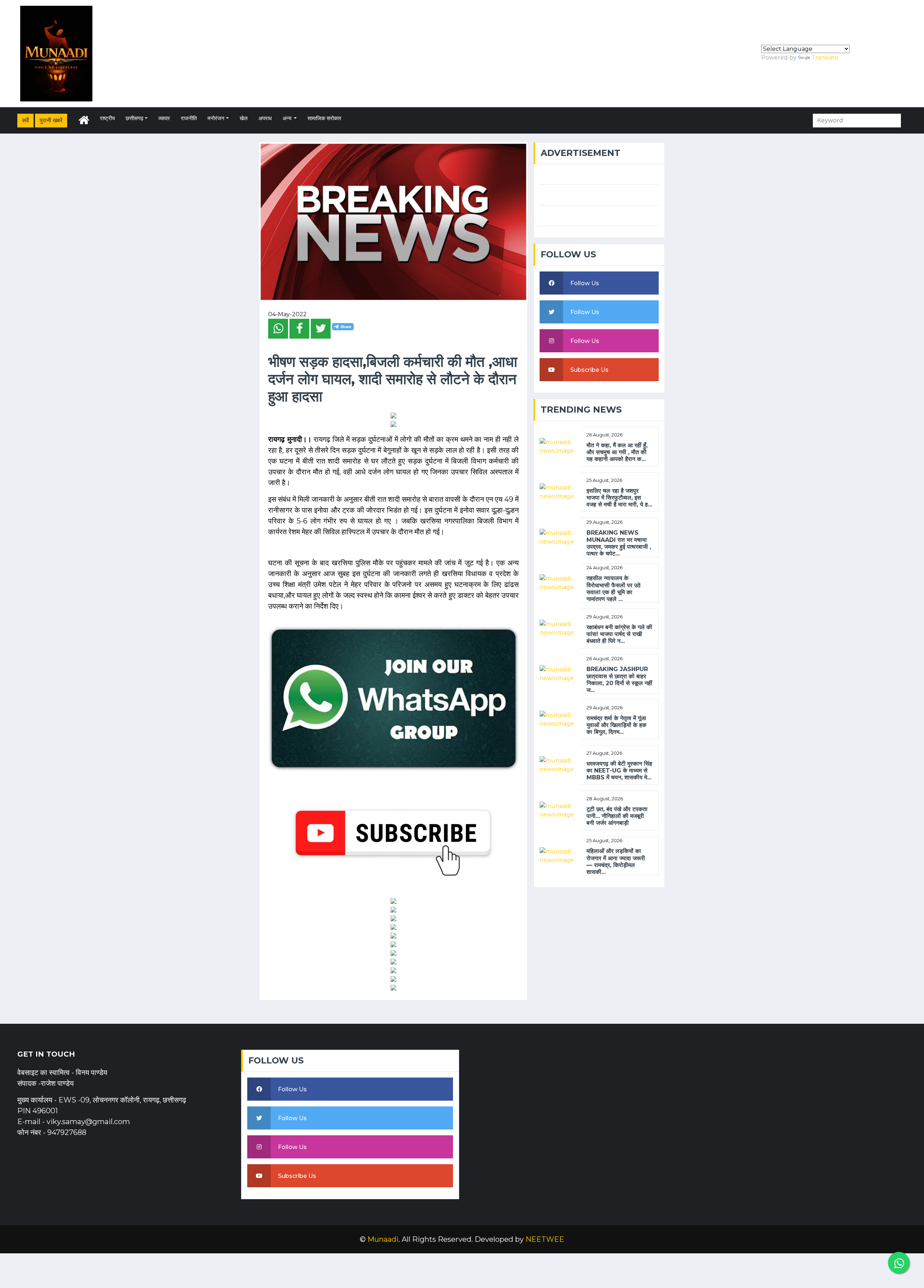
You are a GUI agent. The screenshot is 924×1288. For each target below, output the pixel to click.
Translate (824, 57)
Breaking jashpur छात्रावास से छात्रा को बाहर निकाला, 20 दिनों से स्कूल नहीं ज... (619, 679)
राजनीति (189, 118)
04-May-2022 (287, 314)
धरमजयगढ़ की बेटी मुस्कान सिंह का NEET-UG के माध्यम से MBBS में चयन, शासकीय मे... (619, 770)
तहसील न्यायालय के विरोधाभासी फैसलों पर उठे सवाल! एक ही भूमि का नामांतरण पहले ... (614, 588)
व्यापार (164, 118)
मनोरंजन (216, 118)
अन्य (288, 118)
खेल (244, 118)
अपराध (265, 118)
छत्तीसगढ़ (134, 118)
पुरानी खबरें (51, 120)
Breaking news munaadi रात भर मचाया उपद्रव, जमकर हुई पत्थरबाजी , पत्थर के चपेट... (619, 543)
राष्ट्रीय (107, 118)
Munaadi (382, 1239)
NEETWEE (545, 1239)
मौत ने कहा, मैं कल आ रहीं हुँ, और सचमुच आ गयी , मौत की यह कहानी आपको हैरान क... (617, 452)
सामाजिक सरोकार (324, 118)
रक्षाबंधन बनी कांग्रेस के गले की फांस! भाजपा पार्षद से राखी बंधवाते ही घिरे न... (619, 634)
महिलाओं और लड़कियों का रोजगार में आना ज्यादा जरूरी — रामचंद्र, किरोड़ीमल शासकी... (616, 861)
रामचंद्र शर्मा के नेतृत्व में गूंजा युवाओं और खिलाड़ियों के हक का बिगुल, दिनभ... (616, 725)
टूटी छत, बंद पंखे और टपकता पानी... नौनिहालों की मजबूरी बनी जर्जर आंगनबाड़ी (617, 816)
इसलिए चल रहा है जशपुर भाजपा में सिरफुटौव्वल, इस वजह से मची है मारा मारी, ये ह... (619, 497)
